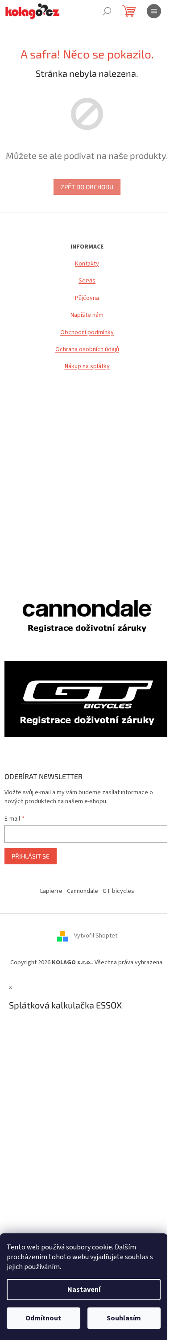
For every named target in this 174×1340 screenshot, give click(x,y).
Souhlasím (124, 1318)
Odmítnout (43, 1318)
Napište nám (87, 315)
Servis (87, 281)
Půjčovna (87, 298)
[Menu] (154, 11)
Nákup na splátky (87, 366)
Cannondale (82, 891)
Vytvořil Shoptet (95, 935)
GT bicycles (118, 891)
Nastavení (83, 1289)
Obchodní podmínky (87, 332)
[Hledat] (107, 11)
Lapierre (51, 891)
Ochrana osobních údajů (87, 349)
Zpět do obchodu (87, 187)
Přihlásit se (31, 856)
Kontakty (87, 264)
